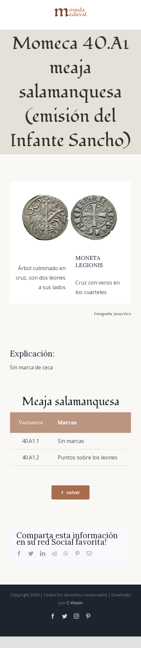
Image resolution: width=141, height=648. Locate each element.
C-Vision (75, 603)
